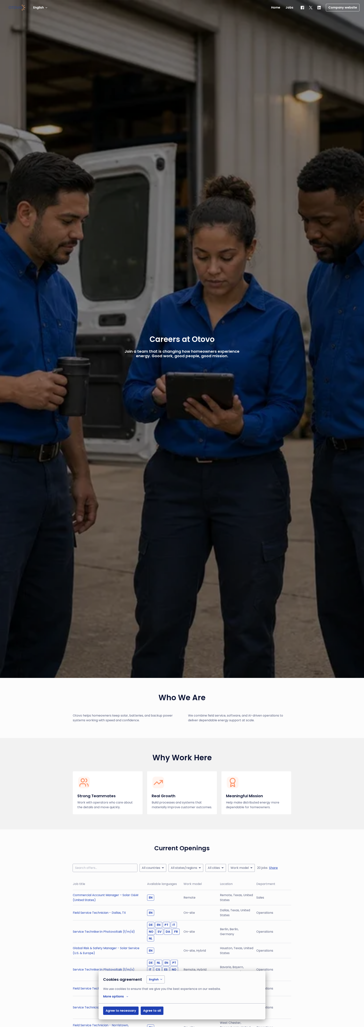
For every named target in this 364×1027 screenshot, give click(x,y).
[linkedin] (319, 7)
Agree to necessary (121, 1010)
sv (160, 931)
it (174, 925)
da (168, 931)
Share (273, 868)
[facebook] (302, 7)
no (151, 931)
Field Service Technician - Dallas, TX (99, 913)
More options (113, 996)
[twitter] (311, 7)
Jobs (289, 7)
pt (166, 925)
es (166, 969)
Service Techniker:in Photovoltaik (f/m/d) (104, 931)
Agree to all (152, 1010)
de (151, 925)
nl (150, 938)
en (150, 897)
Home (275, 7)
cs (158, 969)
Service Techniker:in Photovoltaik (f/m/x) (103, 969)
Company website (342, 7)
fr (176, 931)
